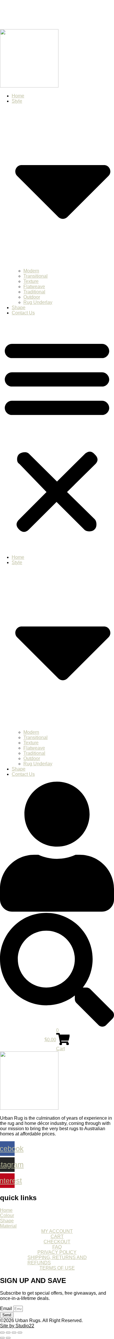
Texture (31, 281)
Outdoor (31, 297)
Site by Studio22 (17, 1325)
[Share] (14, 1332)
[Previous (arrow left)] (2, 1338)
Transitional (35, 276)
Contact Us (23, 312)
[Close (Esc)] (20, 1332)
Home (18, 95)
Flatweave (34, 286)
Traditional (34, 291)
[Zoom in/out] (2, 1332)
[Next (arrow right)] (8, 1338)
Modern (31, 270)
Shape (18, 307)
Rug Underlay (37, 302)
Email (6, 1308)
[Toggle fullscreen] (8, 1332)
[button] (57, 435)
